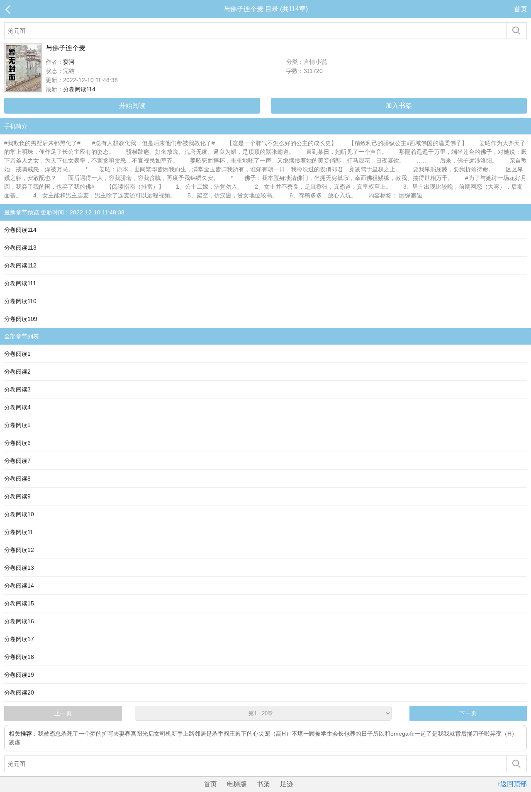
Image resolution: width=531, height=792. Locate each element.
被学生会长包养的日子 (344, 733)
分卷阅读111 (20, 283)
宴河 (69, 61)
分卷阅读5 (17, 425)
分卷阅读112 (20, 265)
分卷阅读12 (19, 550)
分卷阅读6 (17, 443)
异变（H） (503, 733)
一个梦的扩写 (95, 733)
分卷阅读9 (17, 496)
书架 (263, 783)
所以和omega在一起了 (402, 733)
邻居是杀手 (209, 733)
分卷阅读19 (19, 674)
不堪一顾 (303, 733)
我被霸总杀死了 (58, 733)
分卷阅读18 (19, 657)
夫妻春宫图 (127, 733)
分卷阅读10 (19, 514)
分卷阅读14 (19, 585)
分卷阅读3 (17, 389)
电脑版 (237, 783)
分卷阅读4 (17, 407)
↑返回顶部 (512, 783)
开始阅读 (132, 105)
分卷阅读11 (18, 532)
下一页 (468, 713)
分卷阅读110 (20, 301)
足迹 (286, 783)
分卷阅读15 (19, 603)
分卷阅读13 (19, 567)
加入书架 (398, 105)
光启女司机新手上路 (168, 733)
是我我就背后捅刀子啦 (461, 733)
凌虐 (14, 742)
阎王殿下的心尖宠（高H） (258, 733)
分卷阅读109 (20, 319)
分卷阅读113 (20, 247)
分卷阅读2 (17, 371)
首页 (520, 8)
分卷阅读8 (17, 478)
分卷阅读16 (19, 621)
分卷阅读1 (17, 353)
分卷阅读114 (79, 89)
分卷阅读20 (19, 692)
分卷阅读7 (17, 460)
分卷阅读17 (19, 639)
